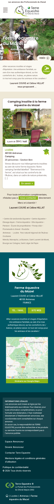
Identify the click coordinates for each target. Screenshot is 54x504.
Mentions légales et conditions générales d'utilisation (25, 460)
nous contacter (28, 198)
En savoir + (27, 183)
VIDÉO (42, 58)
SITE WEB (36, 310)
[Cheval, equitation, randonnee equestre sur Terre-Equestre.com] (27, 11)
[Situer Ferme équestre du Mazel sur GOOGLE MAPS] (27, 358)
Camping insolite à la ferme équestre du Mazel (27, 103)
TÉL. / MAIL (18, 310)
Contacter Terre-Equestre (17, 452)
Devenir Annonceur (14, 447)
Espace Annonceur (14, 441)
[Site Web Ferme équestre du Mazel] (27, 270)
